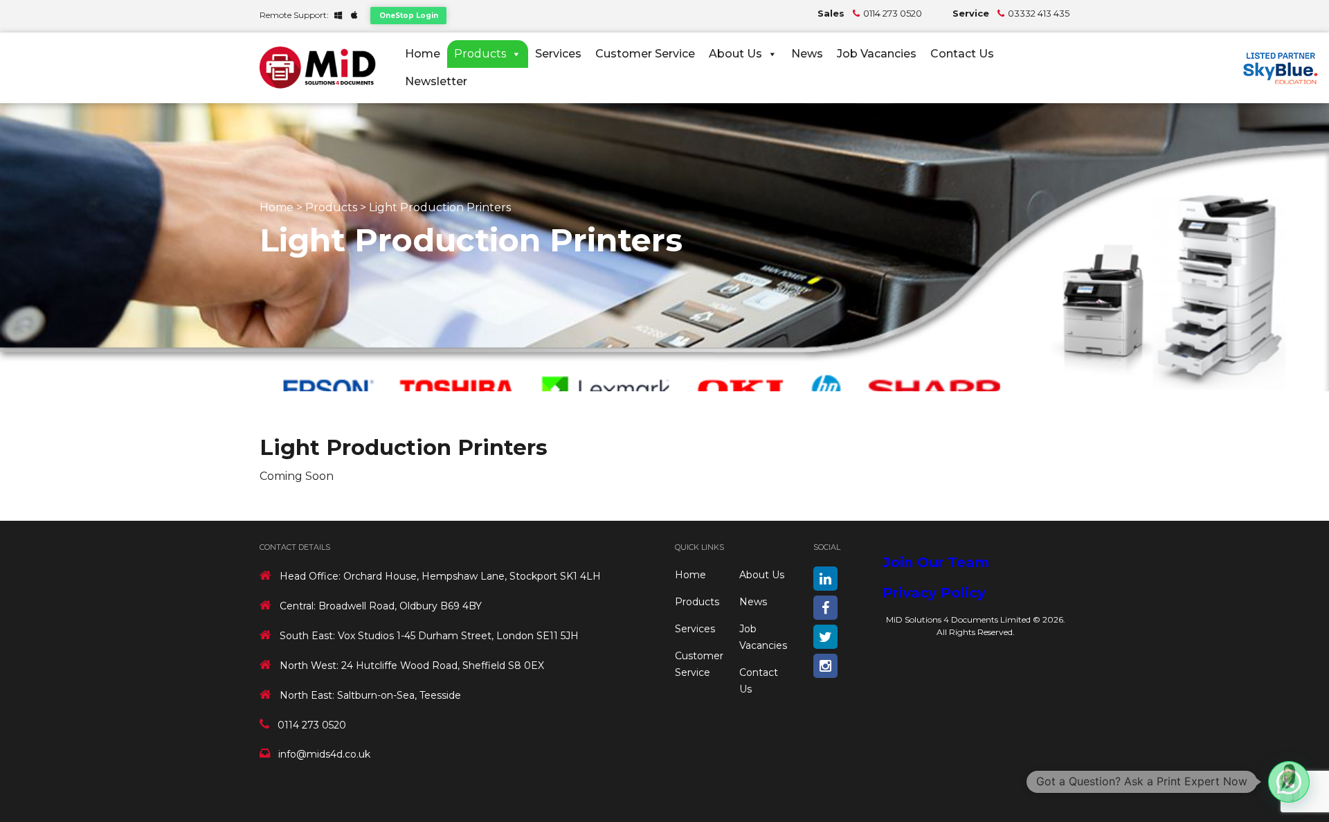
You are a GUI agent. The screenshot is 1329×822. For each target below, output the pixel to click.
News (807, 53)
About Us (735, 53)
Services (558, 53)
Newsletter (436, 81)
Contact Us (962, 53)
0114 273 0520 (892, 13)
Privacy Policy (934, 592)
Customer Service (645, 53)
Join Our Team (936, 562)
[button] (1289, 782)
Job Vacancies (876, 53)
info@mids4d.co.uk (324, 754)
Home (422, 53)
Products (480, 53)
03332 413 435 (1038, 13)
